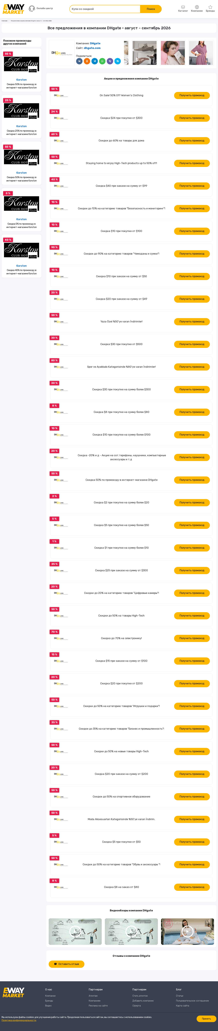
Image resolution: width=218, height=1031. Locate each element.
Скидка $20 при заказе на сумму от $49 (121, 298)
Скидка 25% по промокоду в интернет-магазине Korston (21, 133)
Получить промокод (192, 95)
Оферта (136, 1005)
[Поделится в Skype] (117, 61)
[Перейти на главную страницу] (13, 9)
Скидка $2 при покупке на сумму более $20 (121, 502)
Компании (197, 11)
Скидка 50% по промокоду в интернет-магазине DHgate (122, 479)
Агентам (93, 996)
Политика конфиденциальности (19, 1020)
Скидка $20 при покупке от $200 (121, 683)
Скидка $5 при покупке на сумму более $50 (121, 525)
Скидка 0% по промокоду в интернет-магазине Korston (21, 226)
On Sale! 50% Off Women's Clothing (121, 95)
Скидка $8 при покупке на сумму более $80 (121, 412)
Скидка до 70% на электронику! (121, 638)
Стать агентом (140, 996)
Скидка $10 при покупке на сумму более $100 (121, 434)
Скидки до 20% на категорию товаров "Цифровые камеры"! (121, 593)
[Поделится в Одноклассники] (87, 61)
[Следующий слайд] (127, 53)
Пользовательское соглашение (192, 1000)
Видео (48, 1005)
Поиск (151, 9)
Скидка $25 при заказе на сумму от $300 (121, 570)
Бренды (210, 11)
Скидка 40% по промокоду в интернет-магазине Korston (21, 272)
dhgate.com (92, 48)
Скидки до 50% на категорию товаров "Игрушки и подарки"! (121, 706)
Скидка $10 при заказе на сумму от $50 (121, 276)
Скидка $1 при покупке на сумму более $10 (121, 547)
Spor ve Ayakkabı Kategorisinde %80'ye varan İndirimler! (121, 366)
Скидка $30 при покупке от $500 (121, 344)
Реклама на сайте (98, 1005)
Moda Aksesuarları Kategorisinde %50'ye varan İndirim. (121, 819)
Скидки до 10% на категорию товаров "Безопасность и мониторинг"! (121, 208)
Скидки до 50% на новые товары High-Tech (121, 751)
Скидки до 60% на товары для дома (121, 140)
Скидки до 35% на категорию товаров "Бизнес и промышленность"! (121, 728)
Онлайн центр (45, 8)
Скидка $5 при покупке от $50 (121, 841)
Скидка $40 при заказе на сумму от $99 (121, 185)
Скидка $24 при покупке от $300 (121, 117)
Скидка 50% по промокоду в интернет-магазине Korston (21, 86)
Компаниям (94, 1000)
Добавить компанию (143, 1000)
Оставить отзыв (68, 964)
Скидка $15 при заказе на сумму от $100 (121, 660)
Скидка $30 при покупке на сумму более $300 (121, 389)
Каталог (183, 11)
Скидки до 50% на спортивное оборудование (121, 796)
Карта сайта (182, 1005)
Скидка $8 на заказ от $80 (121, 887)
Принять (206, 1018)
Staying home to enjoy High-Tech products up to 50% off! (121, 163)
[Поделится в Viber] (110, 61)
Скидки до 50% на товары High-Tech (121, 615)
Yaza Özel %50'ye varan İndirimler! (121, 321)
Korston (21, 79)
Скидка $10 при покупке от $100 (121, 231)
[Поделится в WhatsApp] (102, 61)
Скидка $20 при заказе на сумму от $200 (121, 773)
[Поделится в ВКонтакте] (79, 61)
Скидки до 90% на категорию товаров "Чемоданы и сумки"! (121, 253)
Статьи (179, 996)
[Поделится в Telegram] (94, 61)
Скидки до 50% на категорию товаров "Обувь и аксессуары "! (121, 864)
